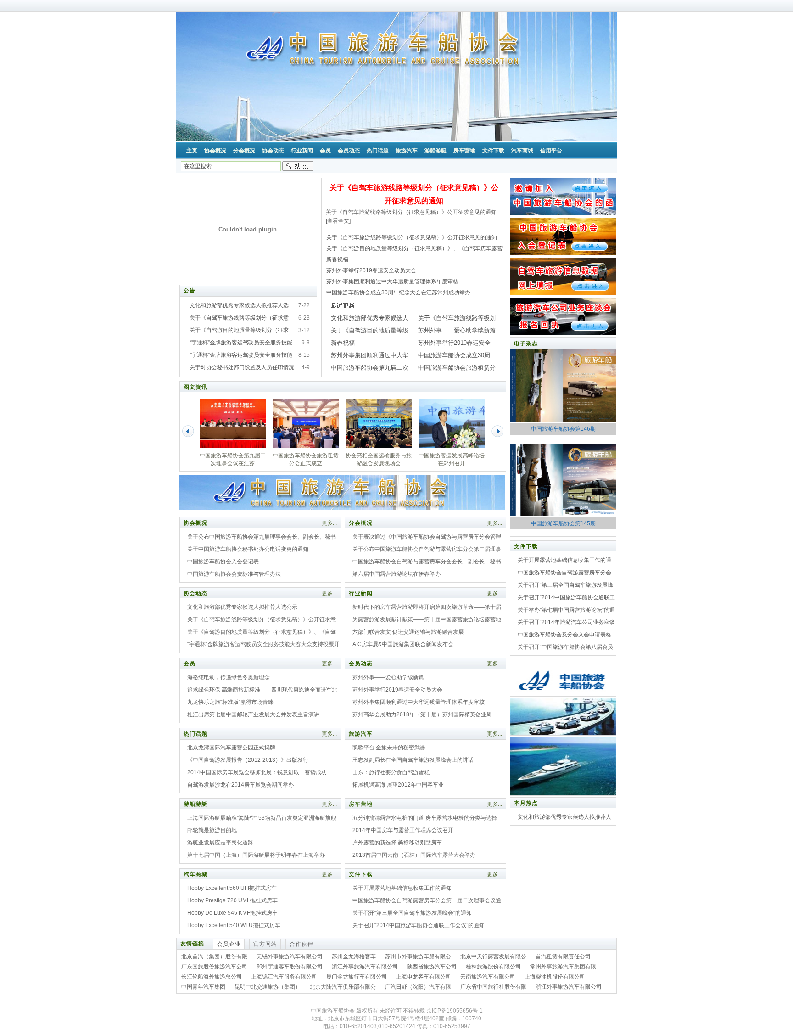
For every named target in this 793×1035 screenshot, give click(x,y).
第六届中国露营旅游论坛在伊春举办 (396, 574)
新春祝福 (337, 259)
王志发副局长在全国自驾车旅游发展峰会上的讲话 (413, 760)
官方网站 (265, 944)
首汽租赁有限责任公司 (563, 956)
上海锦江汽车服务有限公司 (284, 976)
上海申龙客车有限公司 (423, 976)
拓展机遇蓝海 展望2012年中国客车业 (398, 785)
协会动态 (195, 593)
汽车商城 (195, 874)
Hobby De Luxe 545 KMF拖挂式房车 (232, 913)
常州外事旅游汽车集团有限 (563, 966)
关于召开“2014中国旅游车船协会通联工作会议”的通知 (418, 925)
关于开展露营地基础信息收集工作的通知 (402, 888)
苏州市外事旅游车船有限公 (418, 956)
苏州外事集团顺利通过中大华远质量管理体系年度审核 (392, 281)
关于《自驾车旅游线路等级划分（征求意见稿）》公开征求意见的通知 (411, 237)
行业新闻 (361, 593)
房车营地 (361, 804)
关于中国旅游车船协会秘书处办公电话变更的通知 (247, 549)
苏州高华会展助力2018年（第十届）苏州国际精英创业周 (422, 714)
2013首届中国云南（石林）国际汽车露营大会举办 (413, 855)
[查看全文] (338, 221)
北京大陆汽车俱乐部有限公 (343, 987)
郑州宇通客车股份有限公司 (290, 966)
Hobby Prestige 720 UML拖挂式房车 (232, 900)
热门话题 (195, 734)
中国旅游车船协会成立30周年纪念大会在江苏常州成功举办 (398, 292)
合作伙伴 (301, 944)
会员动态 (361, 663)
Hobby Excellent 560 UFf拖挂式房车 (232, 888)
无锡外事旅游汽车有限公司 (290, 956)
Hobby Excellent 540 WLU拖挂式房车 (233, 925)
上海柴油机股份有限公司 (555, 976)
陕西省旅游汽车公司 (432, 966)
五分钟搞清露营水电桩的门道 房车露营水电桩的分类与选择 (424, 818)
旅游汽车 (361, 734)
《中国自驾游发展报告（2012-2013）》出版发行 (247, 760)
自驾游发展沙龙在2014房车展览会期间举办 (240, 785)
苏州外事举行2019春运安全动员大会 (371, 270)
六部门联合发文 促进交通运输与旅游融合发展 (408, 632)
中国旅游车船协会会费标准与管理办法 (234, 574)
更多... (329, 523)
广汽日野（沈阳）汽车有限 (418, 987)
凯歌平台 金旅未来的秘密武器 (388, 747)
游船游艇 (195, 804)
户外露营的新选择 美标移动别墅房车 (397, 842)
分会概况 (361, 523)
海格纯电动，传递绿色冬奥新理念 (228, 677)
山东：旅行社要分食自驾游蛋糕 (391, 772)
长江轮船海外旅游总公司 (211, 976)
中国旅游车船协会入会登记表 (223, 561)
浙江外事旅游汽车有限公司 (365, 966)
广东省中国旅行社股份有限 (493, 987)
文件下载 (361, 874)
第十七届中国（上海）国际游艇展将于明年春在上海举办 (256, 855)
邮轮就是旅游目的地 (212, 830)
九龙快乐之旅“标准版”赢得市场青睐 (230, 702)
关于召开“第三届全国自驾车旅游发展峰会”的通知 (412, 913)
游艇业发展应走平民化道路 (220, 842)
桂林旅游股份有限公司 (493, 966)
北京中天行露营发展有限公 (493, 956)
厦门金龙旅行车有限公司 (356, 976)
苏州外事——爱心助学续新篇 (457, 330)
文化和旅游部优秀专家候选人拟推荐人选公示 (242, 607)
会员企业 (229, 944)
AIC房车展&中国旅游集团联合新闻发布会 (402, 644)
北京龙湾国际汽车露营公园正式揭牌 (231, 747)
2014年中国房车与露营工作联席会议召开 (402, 830)
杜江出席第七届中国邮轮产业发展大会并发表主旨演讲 (253, 714)
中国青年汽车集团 (203, 987)
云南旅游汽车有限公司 (487, 976)
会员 (189, 663)
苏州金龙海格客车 (354, 956)
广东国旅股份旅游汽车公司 (214, 966)
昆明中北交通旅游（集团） (268, 987)
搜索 (297, 166)
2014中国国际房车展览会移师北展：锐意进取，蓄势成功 (257, 772)
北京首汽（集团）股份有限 (214, 956)
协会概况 (195, 523)
